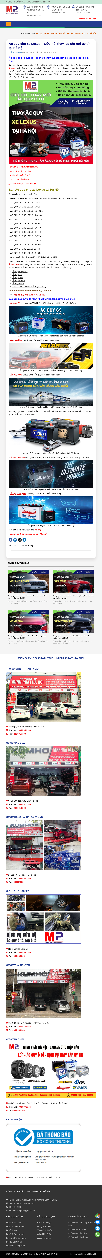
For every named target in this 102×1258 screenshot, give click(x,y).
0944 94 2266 (15, 1207)
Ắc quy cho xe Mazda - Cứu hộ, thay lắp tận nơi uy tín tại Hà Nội (27, 637)
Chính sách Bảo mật (77, 1230)
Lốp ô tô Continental (15, 1234)
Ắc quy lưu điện (44, 1238)
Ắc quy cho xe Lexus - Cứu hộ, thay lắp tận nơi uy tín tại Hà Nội (73, 597)
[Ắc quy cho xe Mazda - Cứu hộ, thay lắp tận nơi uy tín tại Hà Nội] (28, 621)
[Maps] (97, 1215)
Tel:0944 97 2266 (58, 13)
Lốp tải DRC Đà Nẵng (16, 1238)
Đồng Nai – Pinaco (45, 1226)
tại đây (38, 530)
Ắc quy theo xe (27, 33)
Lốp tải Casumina (14, 1242)
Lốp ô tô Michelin (13, 1223)
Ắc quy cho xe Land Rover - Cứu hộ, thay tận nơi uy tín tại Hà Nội (27, 597)
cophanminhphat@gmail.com (22, 1211)
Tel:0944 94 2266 (83, 13)
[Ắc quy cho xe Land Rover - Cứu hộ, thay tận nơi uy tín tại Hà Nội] (28, 581)
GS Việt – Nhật (44, 1223)
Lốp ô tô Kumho (13, 1230)
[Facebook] (97, 1222)
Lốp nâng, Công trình (15, 1246)
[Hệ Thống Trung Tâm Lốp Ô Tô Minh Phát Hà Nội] (12, 10)
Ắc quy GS (15, 303)
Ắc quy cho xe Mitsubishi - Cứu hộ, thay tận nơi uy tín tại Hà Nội (72, 637)
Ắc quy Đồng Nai (18, 494)
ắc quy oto (14, 264)
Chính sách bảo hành (77, 1233)
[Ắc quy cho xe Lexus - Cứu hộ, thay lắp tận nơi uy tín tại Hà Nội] (73, 581)
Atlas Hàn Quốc (44, 1234)
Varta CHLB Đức (44, 1230)
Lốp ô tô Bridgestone (15, 1226)
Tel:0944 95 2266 (34, 15)
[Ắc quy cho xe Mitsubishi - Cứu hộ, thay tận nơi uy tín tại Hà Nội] (73, 621)
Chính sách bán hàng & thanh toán (81, 1224)
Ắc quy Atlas (16, 340)
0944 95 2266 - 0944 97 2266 (22, 1203)
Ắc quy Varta (16, 375)
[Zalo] (97, 1228)
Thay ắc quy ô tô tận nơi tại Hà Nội (29, 295)
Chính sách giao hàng (78, 1237)
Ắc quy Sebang (17, 457)
